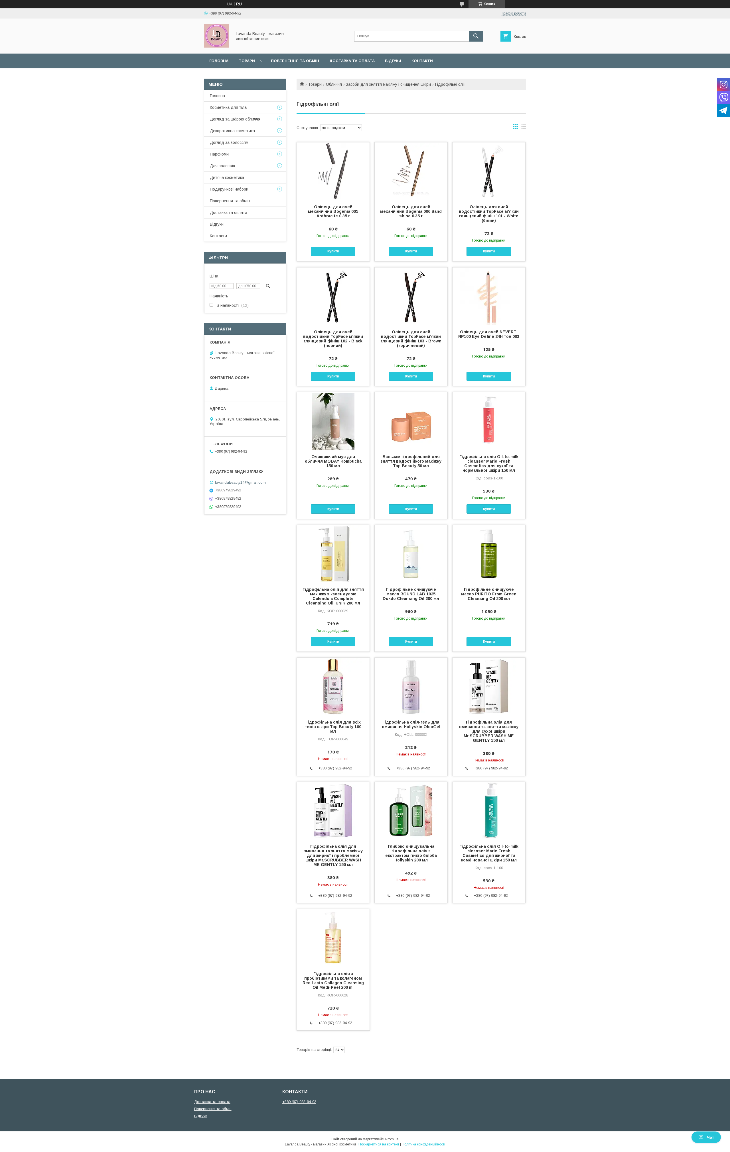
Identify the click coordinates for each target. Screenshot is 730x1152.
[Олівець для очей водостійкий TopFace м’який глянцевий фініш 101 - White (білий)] (489, 170)
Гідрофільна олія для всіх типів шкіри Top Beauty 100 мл (333, 727)
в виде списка (523, 128)
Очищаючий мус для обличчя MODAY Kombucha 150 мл (333, 461)
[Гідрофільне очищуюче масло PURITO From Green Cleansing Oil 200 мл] (489, 553)
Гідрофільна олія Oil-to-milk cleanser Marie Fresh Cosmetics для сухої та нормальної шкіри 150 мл (488, 463)
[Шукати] (476, 36)
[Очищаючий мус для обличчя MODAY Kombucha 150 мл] (333, 420)
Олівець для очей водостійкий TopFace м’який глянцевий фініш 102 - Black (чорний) (333, 339)
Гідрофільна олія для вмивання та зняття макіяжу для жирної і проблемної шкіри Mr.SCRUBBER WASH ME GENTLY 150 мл (333, 855)
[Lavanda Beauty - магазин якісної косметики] (216, 46)
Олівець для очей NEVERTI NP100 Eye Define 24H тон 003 (488, 334)
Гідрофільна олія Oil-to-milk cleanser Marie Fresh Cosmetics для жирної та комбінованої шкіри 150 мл (488, 853)
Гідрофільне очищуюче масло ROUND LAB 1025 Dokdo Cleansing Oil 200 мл (411, 594)
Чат (710, 1137)
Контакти (422, 61)
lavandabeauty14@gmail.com (240, 482)
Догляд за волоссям (229, 142)
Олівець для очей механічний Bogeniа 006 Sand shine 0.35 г (411, 211)
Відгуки (393, 61)
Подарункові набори (229, 189)
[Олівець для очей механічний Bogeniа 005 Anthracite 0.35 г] (333, 170)
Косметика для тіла (228, 107)
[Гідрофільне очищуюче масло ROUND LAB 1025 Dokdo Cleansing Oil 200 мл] (411, 553)
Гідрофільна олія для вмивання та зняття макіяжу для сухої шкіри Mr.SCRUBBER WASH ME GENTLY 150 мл (488, 731)
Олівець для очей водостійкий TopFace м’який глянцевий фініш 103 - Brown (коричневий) (411, 339)
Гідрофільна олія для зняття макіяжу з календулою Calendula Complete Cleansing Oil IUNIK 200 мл (333, 596)
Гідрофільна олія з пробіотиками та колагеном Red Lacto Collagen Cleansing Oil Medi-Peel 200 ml (333, 980)
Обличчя (334, 84)
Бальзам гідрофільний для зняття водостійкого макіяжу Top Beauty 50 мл (411, 461)
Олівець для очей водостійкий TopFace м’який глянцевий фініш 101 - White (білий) (489, 214)
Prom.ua (392, 1139)
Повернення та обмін (295, 61)
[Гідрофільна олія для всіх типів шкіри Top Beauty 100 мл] (333, 686)
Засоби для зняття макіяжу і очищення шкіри (388, 84)
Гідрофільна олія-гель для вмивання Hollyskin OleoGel (411, 724)
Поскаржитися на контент (378, 1144)
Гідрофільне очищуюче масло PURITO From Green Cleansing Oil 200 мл (488, 594)
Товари (247, 61)
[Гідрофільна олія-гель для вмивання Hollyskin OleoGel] (411, 686)
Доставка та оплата (352, 61)
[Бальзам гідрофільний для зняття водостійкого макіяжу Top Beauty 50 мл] (411, 420)
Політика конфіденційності (423, 1144)
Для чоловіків (222, 166)
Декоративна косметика (232, 130)
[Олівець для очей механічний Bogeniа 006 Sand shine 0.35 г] (411, 170)
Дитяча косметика (227, 177)
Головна (218, 61)
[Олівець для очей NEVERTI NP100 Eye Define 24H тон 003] (489, 295)
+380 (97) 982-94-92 (299, 1102)
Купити (333, 251)
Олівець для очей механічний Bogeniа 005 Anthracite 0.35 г (333, 211)
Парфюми (219, 154)
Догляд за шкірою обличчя (235, 119)
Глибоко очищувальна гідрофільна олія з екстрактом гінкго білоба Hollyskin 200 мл (411, 853)
